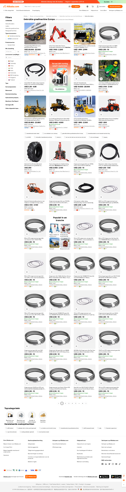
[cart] (93, 6)
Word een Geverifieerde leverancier (111, 453)
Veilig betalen (31, 444)
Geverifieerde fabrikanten (59, 444)
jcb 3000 (28, 137)
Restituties (80, 453)
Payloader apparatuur (111, 428)
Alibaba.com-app (92, 476)
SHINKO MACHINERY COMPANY (82, 90)
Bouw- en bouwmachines (37, 16)
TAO (76, 484)
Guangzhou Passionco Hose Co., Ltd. (34, 90)
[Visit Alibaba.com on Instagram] (113, 464)
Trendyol (81, 484)
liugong (105, 137)
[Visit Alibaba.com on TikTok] (120, 464)
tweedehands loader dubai (32, 133)
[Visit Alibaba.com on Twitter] (109, 464)
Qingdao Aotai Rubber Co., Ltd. (32, 171)
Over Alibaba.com (8, 440)
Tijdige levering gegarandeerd (36, 450)
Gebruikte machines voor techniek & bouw (70, 16)
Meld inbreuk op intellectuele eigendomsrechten (84, 457)
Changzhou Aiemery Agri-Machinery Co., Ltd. (60, 53)
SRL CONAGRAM (103, 90)
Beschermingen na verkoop (35, 453)
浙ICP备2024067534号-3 (106, 489)
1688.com (45, 484)
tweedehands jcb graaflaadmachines (70, 428)
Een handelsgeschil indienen (84, 450)
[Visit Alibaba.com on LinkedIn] (106, 464)
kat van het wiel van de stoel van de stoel (76, 137)
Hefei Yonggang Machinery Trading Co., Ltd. (35, 126)
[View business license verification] (78, 489)
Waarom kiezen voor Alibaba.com (12, 444)
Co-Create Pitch (7, 447)
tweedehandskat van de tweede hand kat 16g (99, 133)
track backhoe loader (44, 432)
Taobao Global (70, 484)
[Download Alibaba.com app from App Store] (104, 476)
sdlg (100, 428)
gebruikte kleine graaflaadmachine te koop (72, 133)
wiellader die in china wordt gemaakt (27, 428)
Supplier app (68, 476)
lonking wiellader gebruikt (28, 432)
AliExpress (38, 484)
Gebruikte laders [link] (89, 16)
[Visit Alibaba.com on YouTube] (116, 464)
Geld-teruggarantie (33, 447)
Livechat (79, 447)
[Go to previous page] (58, 403)
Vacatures (6, 455)
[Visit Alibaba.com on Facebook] (102, 464)
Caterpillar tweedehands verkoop (44, 137)
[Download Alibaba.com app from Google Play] (117, 476)
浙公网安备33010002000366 (91, 489)
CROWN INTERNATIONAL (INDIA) (107, 54)
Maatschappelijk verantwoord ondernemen (11, 451)
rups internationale (12, 432)
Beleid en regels (32, 461)
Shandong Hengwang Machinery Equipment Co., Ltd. (84, 53)
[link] (124, 476)
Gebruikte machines (51, 16)
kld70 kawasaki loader (89, 428)
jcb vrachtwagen (95, 137)
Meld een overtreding (82, 461)
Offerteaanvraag (56, 447)
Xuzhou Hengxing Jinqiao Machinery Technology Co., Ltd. (35, 53)
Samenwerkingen (106, 457)
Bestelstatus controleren (108, 450)
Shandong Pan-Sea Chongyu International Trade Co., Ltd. (84, 126)
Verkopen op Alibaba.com (108, 444)
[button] (69, 6)
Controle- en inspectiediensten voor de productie (38, 457)
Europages (88, 484)
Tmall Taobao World (54, 484)
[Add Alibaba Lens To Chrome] (31, 476)
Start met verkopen (106, 447)
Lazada (63, 484)
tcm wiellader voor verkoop (50, 133)
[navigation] (13, 210)
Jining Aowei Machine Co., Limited (58, 127)
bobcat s (59, 137)
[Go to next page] (86, 403)
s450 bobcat (10, 428)
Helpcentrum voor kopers (84, 444)
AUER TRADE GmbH (104, 126)
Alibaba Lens (7, 476)
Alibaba (26, 16)
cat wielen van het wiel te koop (48, 428)
